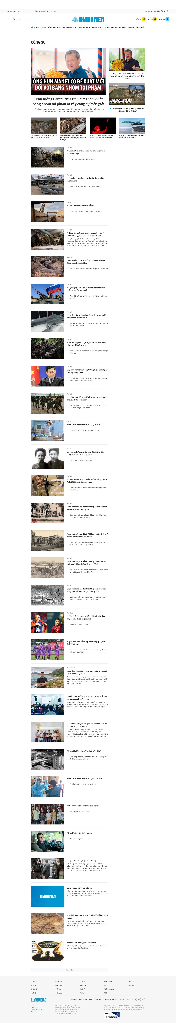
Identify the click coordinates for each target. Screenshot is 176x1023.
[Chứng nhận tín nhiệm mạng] (112, 1015)
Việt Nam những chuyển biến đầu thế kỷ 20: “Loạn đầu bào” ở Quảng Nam (85, 453)
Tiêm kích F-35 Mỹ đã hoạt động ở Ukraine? (85, 211)
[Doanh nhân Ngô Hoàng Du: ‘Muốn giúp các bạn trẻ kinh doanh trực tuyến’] (47, 704)
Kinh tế (55, 27)
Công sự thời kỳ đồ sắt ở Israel (79, 888)
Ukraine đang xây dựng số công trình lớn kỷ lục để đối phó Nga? (44, 136)
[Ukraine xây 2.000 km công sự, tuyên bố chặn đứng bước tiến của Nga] (47, 266)
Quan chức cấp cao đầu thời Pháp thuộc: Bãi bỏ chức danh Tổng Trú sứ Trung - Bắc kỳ (89, 543)
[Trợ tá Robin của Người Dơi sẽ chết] (47, 951)
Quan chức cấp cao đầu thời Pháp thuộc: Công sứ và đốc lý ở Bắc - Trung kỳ (87, 508)
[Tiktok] (165, 11)
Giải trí (100, 27)
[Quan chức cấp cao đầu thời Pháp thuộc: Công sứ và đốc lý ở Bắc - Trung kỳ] (47, 513)
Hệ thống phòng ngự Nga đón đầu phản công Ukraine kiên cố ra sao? (87, 343)
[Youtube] (158, 11)
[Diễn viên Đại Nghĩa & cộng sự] (47, 841)
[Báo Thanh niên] (38, 999)
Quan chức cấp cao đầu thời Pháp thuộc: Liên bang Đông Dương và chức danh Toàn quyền (88, 598)
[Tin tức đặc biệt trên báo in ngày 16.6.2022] (47, 430)
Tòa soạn (97, 999)
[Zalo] (168, 11)
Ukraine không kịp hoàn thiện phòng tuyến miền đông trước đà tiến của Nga (73, 138)
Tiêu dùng (130, 27)
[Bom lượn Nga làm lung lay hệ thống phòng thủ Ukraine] (47, 184)
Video (124, 27)
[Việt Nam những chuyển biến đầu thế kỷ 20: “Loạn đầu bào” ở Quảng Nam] (47, 458)
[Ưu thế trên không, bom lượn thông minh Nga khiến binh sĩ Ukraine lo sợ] (47, 321)
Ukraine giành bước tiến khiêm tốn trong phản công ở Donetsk (89, 352)
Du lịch (88, 27)
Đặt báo (74, 999)
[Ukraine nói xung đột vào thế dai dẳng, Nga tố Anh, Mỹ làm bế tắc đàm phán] (47, 485)
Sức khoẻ (58, 985)
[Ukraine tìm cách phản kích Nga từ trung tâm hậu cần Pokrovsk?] (103, 126)
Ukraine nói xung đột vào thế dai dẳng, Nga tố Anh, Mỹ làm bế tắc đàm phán (87, 480)
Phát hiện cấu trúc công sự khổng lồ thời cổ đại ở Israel (87, 916)
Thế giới (49, 27)
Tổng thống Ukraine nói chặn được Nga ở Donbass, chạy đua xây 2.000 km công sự (85, 234)
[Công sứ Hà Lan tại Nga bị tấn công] (47, 868)
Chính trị (37, 27)
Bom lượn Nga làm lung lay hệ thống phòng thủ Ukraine (86, 179)
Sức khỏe (69, 27)
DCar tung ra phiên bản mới (79, 839)
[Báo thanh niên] (88, 19)
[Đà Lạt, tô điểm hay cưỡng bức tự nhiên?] (47, 759)
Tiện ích (49, 11)
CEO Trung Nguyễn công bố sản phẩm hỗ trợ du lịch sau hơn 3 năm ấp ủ (87, 725)
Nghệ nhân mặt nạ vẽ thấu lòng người (83, 806)
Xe (120, 27)
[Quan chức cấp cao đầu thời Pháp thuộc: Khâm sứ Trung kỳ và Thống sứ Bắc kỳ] (47, 540)
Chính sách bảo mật (110, 999)
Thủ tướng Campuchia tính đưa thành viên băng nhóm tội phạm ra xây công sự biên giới (68, 101)
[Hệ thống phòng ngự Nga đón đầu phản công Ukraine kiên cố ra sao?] (47, 348)
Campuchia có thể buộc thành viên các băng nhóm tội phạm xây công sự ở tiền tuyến (127, 76)
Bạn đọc (132, 981)
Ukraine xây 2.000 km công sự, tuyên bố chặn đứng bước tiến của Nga (86, 261)
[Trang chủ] (32, 27)
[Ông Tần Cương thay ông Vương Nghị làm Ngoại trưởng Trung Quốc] (47, 376)
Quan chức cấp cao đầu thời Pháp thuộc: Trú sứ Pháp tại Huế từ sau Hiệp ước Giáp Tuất (89, 571)
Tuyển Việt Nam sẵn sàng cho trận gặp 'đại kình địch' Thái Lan (87, 642)
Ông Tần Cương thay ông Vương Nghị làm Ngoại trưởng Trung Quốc (87, 371)
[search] (25, 19)
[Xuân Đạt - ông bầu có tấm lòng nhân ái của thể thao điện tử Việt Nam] (47, 677)
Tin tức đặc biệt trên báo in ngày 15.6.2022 (85, 430)
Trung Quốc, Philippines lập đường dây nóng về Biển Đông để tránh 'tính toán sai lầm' (88, 379)
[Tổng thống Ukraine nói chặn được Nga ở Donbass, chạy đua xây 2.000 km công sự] (47, 239)
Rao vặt (131, 985)
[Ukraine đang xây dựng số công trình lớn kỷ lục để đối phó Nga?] (44, 126)
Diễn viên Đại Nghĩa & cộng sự (79, 833)
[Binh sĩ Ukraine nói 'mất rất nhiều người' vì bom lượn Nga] (47, 157)
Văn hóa (94, 27)
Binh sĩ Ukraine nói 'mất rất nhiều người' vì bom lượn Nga (86, 152)
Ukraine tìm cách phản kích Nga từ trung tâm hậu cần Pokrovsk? (102, 136)
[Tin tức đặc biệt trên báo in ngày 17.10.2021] (47, 786)
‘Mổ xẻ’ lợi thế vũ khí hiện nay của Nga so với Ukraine (89, 269)
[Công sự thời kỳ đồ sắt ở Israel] (47, 896)
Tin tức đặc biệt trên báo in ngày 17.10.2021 (85, 778)
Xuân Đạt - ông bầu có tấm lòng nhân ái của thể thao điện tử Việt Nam (87, 672)
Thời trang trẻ (139, 27)
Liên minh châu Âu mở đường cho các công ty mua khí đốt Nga (88, 489)
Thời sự (43, 27)
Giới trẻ (75, 27)
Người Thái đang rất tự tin (79, 624)
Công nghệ (114, 27)
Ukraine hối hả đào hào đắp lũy (82, 205)
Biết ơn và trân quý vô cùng (79, 811)
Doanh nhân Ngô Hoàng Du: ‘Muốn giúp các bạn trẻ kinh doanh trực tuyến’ (87, 697)
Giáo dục (82, 27)
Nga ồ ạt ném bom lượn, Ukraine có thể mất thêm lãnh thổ (131, 136)
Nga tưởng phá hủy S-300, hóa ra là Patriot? (85, 186)
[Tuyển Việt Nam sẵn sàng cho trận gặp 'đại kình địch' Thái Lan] (47, 649)
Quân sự (70, 257)
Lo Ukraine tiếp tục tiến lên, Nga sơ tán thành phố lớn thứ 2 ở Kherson (87, 398)
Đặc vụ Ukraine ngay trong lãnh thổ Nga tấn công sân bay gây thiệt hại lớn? (89, 324)
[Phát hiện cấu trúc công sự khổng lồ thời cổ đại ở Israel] (47, 923)
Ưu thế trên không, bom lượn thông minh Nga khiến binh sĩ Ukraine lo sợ (87, 316)
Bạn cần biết (40, 11)
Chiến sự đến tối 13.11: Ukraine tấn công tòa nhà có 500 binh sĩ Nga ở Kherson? (88, 407)
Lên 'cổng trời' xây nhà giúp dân (81, 460)
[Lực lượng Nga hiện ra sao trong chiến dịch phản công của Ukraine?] (47, 294)
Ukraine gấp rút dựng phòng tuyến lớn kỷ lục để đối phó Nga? (128, 109)
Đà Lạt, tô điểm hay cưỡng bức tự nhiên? (84, 751)
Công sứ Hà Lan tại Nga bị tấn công (81, 860)
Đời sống (62, 27)
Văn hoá (83, 985)
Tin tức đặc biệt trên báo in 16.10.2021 (83, 784)
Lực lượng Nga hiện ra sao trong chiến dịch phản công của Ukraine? (86, 289)
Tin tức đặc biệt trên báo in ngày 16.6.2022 (84, 424)
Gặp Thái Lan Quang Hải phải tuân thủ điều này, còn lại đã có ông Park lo (86, 617)
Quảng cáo (83, 999)
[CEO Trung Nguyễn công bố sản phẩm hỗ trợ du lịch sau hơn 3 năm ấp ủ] (47, 732)
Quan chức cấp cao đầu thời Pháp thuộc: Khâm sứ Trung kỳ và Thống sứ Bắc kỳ (88, 516)
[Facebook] (162, 11)
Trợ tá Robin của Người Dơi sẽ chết (81, 943)
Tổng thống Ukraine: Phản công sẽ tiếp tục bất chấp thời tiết (88, 297)
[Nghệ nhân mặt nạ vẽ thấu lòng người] (47, 814)
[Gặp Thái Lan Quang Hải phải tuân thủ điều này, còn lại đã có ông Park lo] (47, 622)
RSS (90, 999)
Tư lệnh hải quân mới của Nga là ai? (82, 159)
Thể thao (107, 27)
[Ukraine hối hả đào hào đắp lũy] (47, 211)
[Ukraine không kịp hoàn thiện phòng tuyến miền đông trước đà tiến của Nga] (73, 126)
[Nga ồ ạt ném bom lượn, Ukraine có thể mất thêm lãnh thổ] (132, 126)
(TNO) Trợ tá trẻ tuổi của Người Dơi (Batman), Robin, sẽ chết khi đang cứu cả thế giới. (87, 947)
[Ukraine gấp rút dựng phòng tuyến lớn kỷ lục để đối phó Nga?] (127, 94)
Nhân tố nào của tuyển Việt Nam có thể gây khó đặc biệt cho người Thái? (88, 651)
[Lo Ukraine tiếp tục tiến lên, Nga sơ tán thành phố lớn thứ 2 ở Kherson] (47, 403)
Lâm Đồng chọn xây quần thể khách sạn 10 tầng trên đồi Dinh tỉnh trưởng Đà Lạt (89, 758)
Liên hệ (55, 11)
